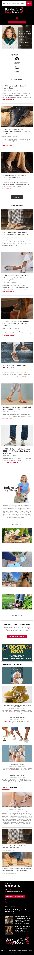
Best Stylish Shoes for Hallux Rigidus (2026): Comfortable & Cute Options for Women (16, 451)
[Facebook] (9, 886)
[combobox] (14, 3)
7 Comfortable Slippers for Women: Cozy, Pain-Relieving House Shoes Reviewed (15, 324)
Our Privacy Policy (17, 952)
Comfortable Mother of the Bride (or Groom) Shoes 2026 (17, 807)
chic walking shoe (9, 721)
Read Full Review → (8, 99)
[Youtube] (12, 886)
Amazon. (28, 781)
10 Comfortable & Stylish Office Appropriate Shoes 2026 (23, 928)
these (12, 768)
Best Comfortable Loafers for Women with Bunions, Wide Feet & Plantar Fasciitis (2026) (16, 278)
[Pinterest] (6, 886)
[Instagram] (15, 886)
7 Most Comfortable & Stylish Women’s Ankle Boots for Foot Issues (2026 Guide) (16, 132)
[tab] (17, 524)
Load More (17, 197)
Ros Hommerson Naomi (11, 711)
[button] (17, 18)
